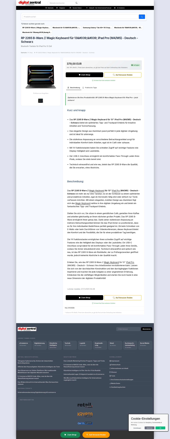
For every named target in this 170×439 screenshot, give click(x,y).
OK (160, 428)
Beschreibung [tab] (75, 87)
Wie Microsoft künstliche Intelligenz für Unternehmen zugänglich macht (82, 379)
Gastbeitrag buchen (118, 387)
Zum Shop (85, 75)
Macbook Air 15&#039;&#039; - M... (128, 28)
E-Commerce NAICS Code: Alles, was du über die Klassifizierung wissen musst (35, 377)
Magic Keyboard (96, 190)
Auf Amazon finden (124, 75)
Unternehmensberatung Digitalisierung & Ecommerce (37, 392)
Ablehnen (149, 428)
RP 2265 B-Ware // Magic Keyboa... (36, 28)
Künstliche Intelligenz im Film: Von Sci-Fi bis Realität (82, 370)
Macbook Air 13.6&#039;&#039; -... (66, 28)
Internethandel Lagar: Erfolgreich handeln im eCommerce (84, 374)
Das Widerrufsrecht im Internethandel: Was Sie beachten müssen (38, 383)
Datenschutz (115, 364)
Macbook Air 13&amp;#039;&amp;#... (36, 32)
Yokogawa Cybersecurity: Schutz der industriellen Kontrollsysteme (35, 362)
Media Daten (115, 383)
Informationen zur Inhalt (119, 368)
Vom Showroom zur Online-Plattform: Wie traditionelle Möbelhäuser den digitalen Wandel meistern (37, 371)
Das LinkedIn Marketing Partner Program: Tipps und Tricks (84, 361)
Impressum (115, 361)
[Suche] (76, 3)
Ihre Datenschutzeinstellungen (122, 379)
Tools (113, 376)
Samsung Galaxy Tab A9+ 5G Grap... (97, 28)
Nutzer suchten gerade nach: (34, 24)
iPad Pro (116, 190)
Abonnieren (147, 329)
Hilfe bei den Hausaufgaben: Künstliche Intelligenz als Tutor (39, 367)
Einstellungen (137, 428)
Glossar (114, 372)
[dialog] (148, 422)
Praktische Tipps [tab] (91, 87)
